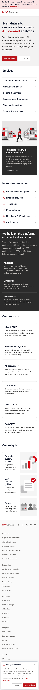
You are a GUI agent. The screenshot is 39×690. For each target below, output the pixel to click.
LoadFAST (5, 617)
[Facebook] (31, 524)
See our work (9, 58)
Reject (17, 685)
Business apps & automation (11, 550)
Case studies (6, 632)
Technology (6, 586)
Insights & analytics (8, 546)
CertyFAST (5, 622)
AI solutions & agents (9, 542)
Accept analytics (29, 685)
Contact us (24, 58)
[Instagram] (18, 524)
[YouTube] (35, 524)
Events (4, 640)
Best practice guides (8, 636)
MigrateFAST (6, 600)
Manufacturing (7, 582)
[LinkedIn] (22, 524)
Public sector (6, 590)
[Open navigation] (35, 12)
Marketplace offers (8, 644)
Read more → (14, 7)
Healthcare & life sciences (10, 573)
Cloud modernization (9, 555)
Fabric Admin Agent (8, 605)
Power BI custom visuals (10, 649)
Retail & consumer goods (10, 569)
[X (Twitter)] (26, 524)
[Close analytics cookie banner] (34, 664)
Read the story (10, 170)
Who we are (6, 659)
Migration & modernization (11, 538)
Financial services (8, 578)
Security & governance (9, 559)
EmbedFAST (6, 613)
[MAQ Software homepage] (10, 13)
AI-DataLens (6, 609)
